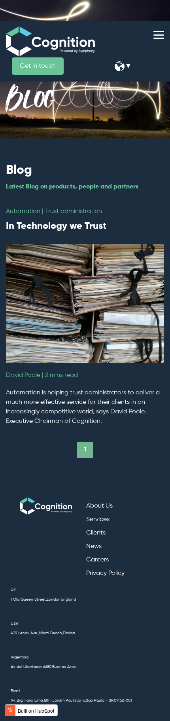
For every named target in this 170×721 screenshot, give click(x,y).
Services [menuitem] (98, 519)
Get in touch (38, 66)
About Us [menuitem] (99, 506)
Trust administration (73, 211)
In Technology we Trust (56, 226)
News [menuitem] (94, 546)
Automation (23, 211)
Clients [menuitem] (96, 533)
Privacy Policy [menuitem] (105, 573)
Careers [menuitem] (97, 560)
